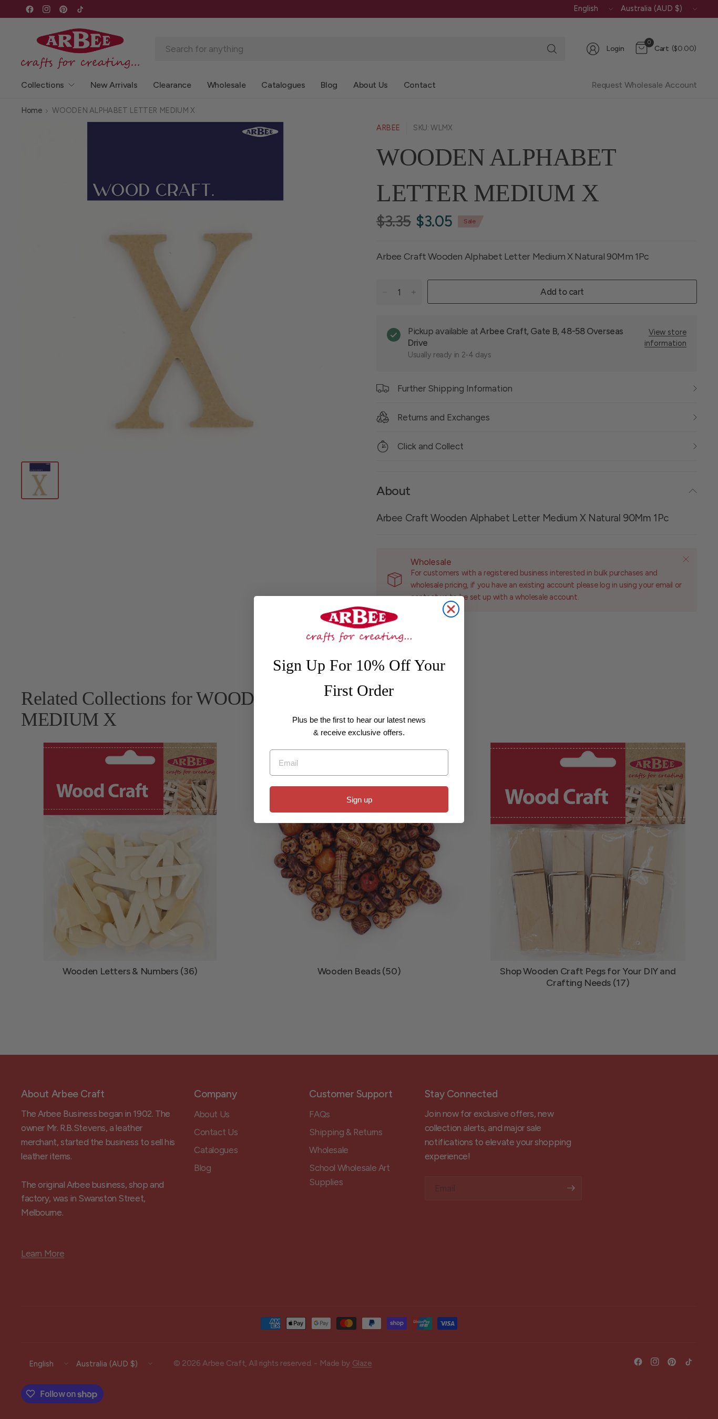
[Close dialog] (451, 609)
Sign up (359, 799)
